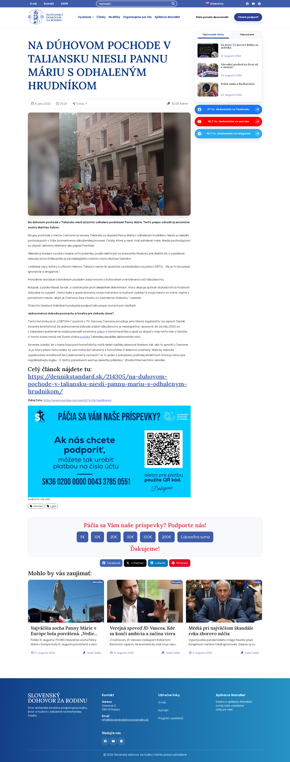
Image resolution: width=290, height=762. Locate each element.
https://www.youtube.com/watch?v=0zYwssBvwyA (77, 400)
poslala (85, 336)
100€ (147, 536)
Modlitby (114, 17)
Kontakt (49, 3)
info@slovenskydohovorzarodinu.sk (125, 719)
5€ (82, 536)
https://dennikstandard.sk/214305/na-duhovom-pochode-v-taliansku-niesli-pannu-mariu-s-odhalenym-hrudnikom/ (107, 384)
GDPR (64, 3)
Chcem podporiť (248, 17)
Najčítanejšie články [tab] (213, 34)
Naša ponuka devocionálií (212, 17)
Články (101, 17)
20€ (113, 536)
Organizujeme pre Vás (137, 17)
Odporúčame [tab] (247, 34)
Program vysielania (170, 718)
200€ (166, 536)
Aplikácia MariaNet (167, 17)
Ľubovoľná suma (195, 536)
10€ (97, 536)
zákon (101, 331)
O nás (33, 3)
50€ (130, 536)
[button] (36, 506)
